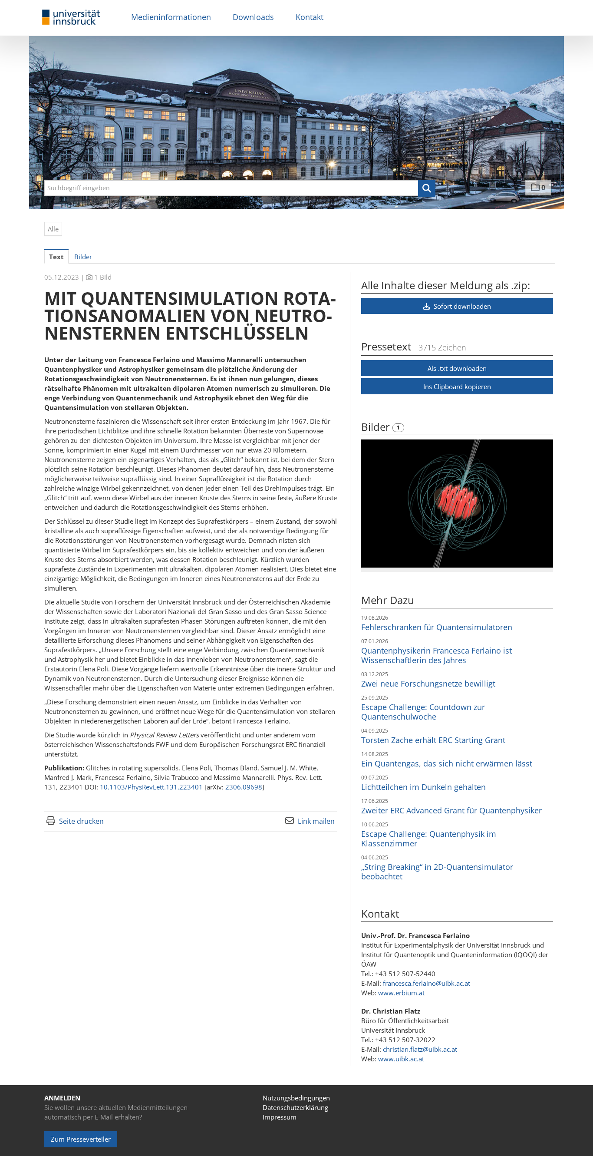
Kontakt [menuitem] (309, 17)
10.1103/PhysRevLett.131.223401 (151, 787)
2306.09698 (243, 787)
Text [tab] (56, 256)
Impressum (279, 1117)
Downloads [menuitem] (253, 17)
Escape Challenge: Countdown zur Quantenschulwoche (423, 712)
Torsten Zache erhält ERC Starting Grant (433, 740)
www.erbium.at (401, 992)
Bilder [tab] (83, 256)
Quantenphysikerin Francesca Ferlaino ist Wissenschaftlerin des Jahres (436, 655)
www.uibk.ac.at (401, 1058)
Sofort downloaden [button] (461, 306)
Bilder (376, 426)
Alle (53, 229)
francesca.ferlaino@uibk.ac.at (426, 983)
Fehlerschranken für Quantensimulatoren (436, 627)
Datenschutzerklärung (295, 1107)
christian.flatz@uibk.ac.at (420, 1049)
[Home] (71, 17)
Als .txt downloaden (457, 368)
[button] (426, 188)
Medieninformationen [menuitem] (171, 17)
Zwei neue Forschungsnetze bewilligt (428, 683)
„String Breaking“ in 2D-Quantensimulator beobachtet (437, 872)
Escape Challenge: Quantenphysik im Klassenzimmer (428, 839)
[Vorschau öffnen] (457, 503)
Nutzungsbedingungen (296, 1097)
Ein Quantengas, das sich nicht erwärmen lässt (446, 763)
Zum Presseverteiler (81, 1139)
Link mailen (316, 821)
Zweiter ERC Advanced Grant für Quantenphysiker (451, 810)
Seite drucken (81, 821)
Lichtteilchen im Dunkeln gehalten (423, 787)
